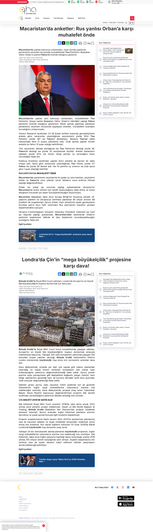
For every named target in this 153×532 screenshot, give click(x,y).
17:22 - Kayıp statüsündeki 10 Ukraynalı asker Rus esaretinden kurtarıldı (50, 2)
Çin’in (92, 424)
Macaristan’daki (63, 214)
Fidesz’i (51, 139)
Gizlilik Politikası (23, 505)
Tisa (67, 52)
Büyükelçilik (38, 473)
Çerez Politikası (23, 508)
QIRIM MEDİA (23, 499)
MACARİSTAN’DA (27, 173)
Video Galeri (112, 22)
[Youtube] (133, 487)
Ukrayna (46, 18)
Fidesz (91, 121)
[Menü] (126, 23)
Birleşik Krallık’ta (27, 281)
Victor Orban (33, 248)
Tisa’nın (84, 139)
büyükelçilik (45, 360)
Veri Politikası (23, 510)
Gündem (28, 18)
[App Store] (121, 504)
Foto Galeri (121, 22)
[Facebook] (112, 487)
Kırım (37, 18)
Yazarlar (105, 22)
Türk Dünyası (58, 18)
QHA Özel (81, 18)
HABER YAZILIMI (24, 518)
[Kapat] (43, 525)
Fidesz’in (45, 54)
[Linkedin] (128, 487)
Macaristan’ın (26, 190)
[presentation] (64, 2)
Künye (20, 497)
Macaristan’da (26, 49)
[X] (117, 487)
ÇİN (20, 400)
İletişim (21, 501)
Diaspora (70, 18)
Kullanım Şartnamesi (25, 503)
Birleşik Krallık (64, 357)
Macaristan (24, 197)
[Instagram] (123, 487)
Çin (20, 283)
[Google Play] (121, 498)
